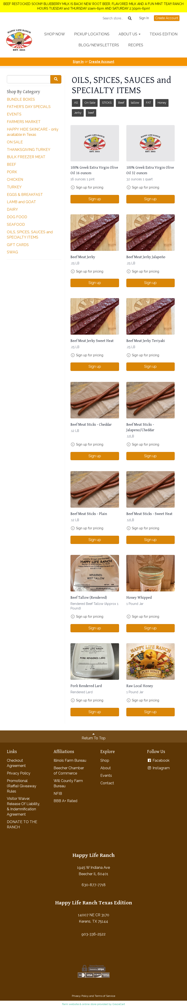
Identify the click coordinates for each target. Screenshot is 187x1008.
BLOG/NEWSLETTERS (98, 45)
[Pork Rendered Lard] (94, 661)
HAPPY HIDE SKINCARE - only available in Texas (32, 132)
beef (91, 112)
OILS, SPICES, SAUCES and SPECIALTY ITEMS (30, 234)
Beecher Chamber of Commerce (69, 770)
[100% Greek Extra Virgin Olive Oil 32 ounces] (150, 143)
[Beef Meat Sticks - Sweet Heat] (150, 489)
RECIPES (135, 45)
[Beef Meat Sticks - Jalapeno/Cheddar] (150, 400)
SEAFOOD (16, 224)
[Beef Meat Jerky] (94, 232)
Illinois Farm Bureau (70, 760)
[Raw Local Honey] (150, 661)
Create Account (166, 18)
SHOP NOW (54, 34)
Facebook (160, 760)
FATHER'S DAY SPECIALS (29, 107)
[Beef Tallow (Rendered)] (94, 573)
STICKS (107, 102)
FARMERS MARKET (24, 122)
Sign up (94, 199)
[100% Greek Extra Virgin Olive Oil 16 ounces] (94, 143)
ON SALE (15, 142)
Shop (104, 760)
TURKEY (14, 187)
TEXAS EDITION (163, 34)
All (76, 102)
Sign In (144, 18)
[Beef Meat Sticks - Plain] (94, 489)
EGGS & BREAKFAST (25, 194)
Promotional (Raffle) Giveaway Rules (21, 786)
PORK (12, 172)
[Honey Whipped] (150, 573)
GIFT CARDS (18, 245)
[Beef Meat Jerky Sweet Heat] (94, 316)
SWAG (12, 252)
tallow (135, 102)
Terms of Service (105, 995)
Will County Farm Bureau (68, 783)
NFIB (58, 793)
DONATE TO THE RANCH (22, 824)
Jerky (77, 112)
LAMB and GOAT (21, 202)
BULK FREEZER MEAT (26, 157)
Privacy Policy (18, 773)
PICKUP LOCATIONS (91, 34)
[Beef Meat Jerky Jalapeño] (150, 232)
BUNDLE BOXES (21, 99)
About (105, 768)
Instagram (161, 768)
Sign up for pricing (89, 187)
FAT (148, 102)
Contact (107, 783)
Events (106, 775)
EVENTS (14, 114)
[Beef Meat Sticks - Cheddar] (94, 400)
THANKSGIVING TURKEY (28, 149)
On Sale (90, 102)
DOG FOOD (17, 217)
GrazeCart (118, 1004)
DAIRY (12, 209)
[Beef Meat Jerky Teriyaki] (150, 316)
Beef (121, 102)
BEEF (11, 164)
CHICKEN (15, 179)
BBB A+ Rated (65, 801)
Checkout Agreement (16, 763)
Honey (162, 102)
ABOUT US (128, 34)
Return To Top (94, 738)
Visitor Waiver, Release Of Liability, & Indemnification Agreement (23, 806)
